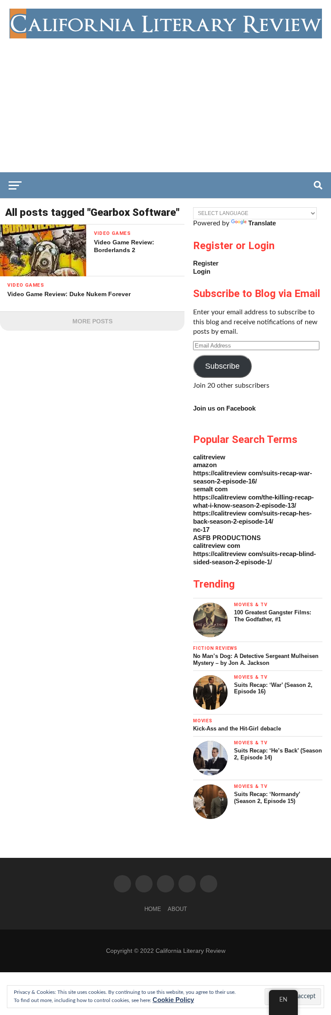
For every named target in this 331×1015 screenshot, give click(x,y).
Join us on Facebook (224, 408)
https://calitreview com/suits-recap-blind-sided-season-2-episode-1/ (254, 558)
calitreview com (216, 545)
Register (206, 263)
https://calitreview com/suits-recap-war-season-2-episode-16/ (252, 477)
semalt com (210, 489)
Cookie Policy (173, 999)
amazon (205, 464)
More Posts (92, 321)
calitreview (209, 457)
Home (152, 909)
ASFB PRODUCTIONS (227, 537)
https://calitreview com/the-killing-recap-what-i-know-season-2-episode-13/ (253, 501)
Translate (262, 223)
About (177, 909)
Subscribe (222, 366)
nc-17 (201, 529)
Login (201, 271)
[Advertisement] (165, 103)
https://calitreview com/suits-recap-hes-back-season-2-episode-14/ (252, 517)
